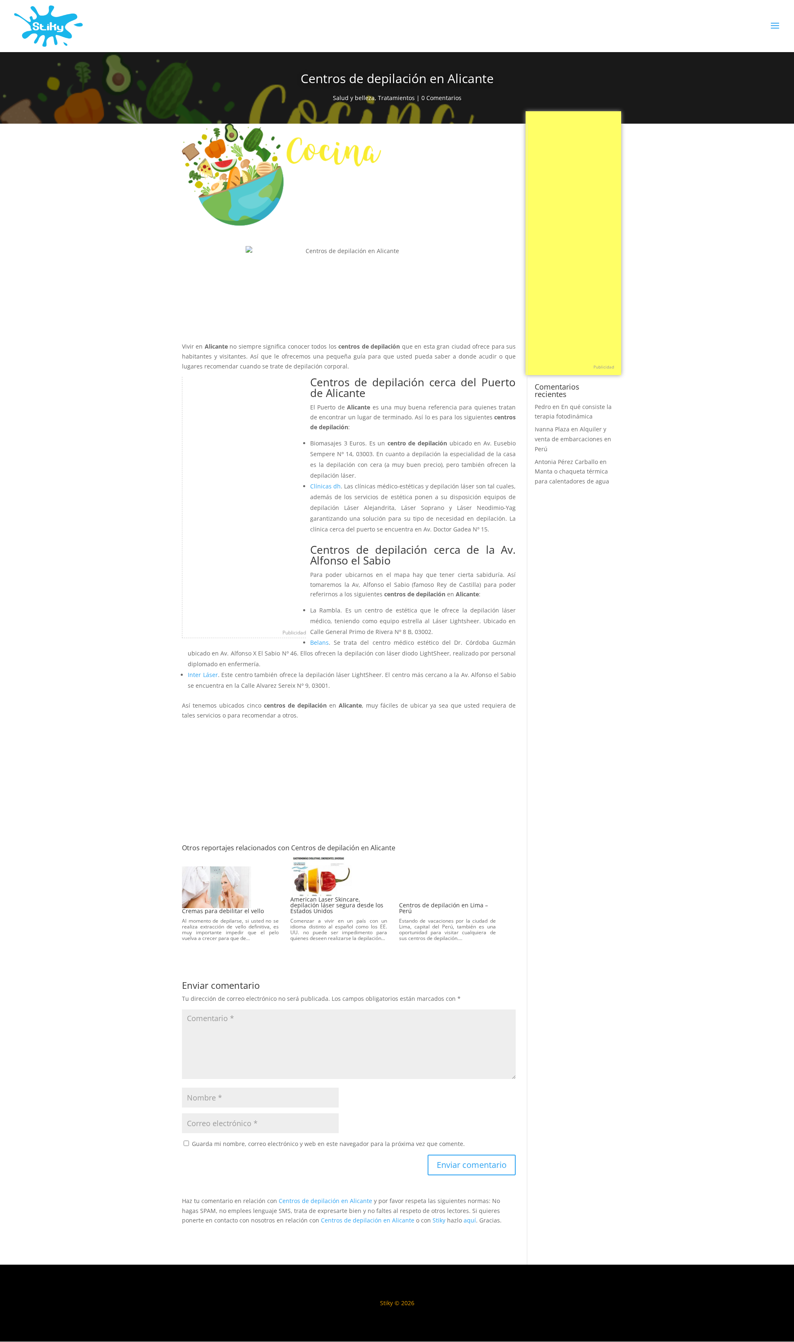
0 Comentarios (441, 98)
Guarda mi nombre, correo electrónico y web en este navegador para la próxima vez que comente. (328, 1144)
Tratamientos (396, 98)
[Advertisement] (244, 501)
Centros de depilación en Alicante (325, 1201)
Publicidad (294, 632)
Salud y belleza (354, 98)
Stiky (439, 1220)
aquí (470, 1220)
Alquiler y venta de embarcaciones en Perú (573, 439)
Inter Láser (203, 675)
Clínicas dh (325, 486)
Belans (319, 642)
